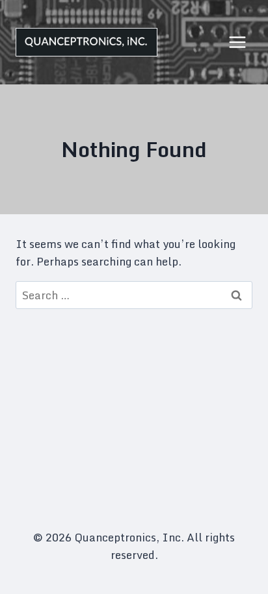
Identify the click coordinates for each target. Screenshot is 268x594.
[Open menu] (237, 42)
